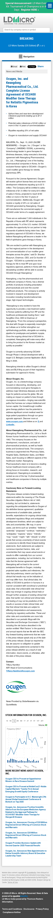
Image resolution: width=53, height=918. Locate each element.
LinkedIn (10, 424)
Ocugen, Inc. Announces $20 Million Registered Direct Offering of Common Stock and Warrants (25, 835)
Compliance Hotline (12, 912)
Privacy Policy (42, 909)
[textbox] (27, 30)
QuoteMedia (31, 873)
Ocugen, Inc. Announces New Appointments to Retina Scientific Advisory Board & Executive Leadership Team (26, 853)
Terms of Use (13, 882)
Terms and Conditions (12, 909)
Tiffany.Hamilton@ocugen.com (20, 670)
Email (15, 67)
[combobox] (26, 30)
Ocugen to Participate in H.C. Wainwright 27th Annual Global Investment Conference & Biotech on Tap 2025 (25, 799)
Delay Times (45, 875)
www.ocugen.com (14, 421)
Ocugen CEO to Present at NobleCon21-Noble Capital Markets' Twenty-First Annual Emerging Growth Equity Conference (25, 789)
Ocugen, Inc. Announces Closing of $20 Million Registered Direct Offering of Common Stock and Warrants (26, 824)
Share (41, 66)
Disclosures (29, 909)
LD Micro (13, 893)
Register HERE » (30, 9)
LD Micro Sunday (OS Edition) (22, 45)
